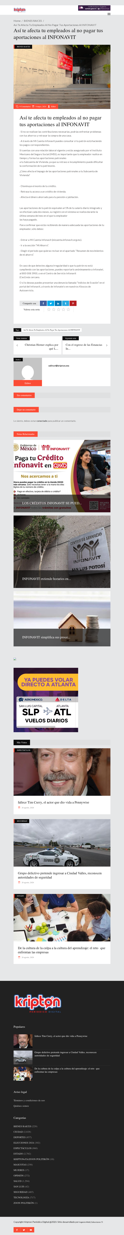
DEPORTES (20, 1137)
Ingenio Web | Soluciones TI (91, 1222)
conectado (41, 420)
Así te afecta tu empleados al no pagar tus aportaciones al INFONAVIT (51, 330)
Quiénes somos (21, 1105)
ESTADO (20, 896)
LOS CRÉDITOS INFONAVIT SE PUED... (52, 503)
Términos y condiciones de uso (29, 1100)
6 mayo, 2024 (40, 106)
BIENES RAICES (33, 20)
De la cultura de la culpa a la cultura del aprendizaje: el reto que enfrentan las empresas (61, 950)
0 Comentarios (25, 106)
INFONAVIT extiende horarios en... (46, 578)
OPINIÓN (19, 1175)
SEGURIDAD (22, 821)
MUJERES (19, 1170)
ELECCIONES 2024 (24, 1142)
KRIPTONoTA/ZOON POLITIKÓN (31, 1159)
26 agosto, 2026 (27, 807)
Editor (53, 106)
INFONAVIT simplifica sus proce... (46, 637)
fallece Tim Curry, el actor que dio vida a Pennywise (53, 802)
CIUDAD (18, 1131)
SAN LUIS (19, 1186)
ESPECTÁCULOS (23, 750)
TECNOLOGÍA (21, 1197)
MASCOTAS (20, 1164)
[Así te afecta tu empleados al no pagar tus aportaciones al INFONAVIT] (28, 372)
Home (17, 20)
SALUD (17, 1181)
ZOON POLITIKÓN (24, 1202)
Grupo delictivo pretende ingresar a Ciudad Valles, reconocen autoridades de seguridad (60, 875)
